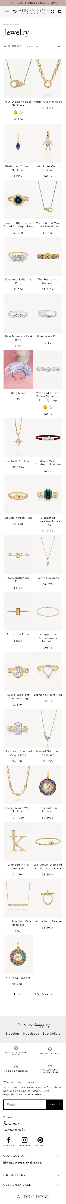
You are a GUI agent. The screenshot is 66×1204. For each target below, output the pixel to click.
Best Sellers (52, 1034)
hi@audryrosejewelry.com (23, 1162)
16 (36, 994)
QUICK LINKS (14, 1175)
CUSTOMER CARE (17, 1184)
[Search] (53, 12)
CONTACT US (14, 1155)
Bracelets (12, 1034)
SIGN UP (54, 1104)
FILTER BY (14, 46)
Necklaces (31, 1034)
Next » (47, 994)
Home (6, 24)
